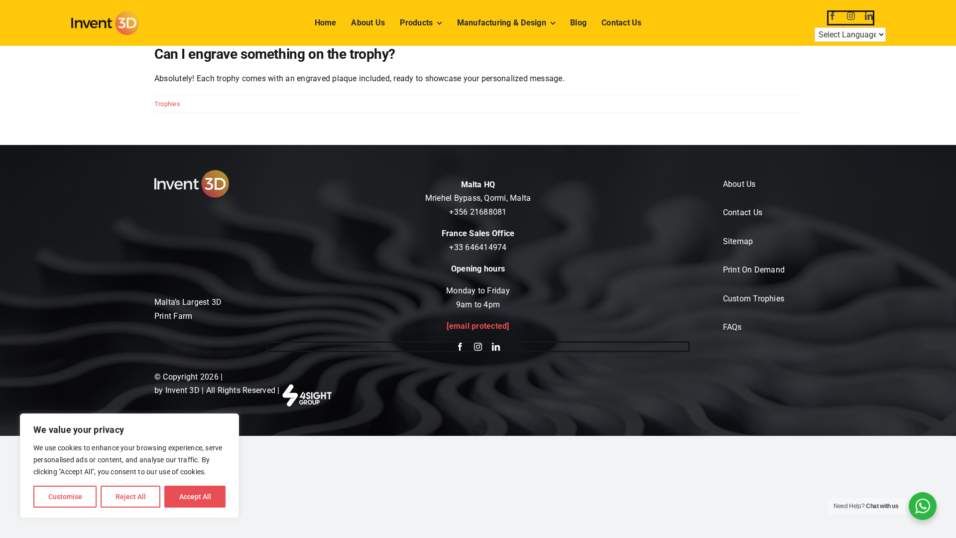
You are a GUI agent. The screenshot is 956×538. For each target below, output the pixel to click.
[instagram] (851, 16)
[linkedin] (869, 16)
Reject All (131, 497)
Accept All (195, 497)
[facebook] (832, 16)
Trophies (167, 104)
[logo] (105, 13)
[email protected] (478, 326)
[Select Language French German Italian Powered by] (851, 35)
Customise (65, 497)
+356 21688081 (477, 212)
